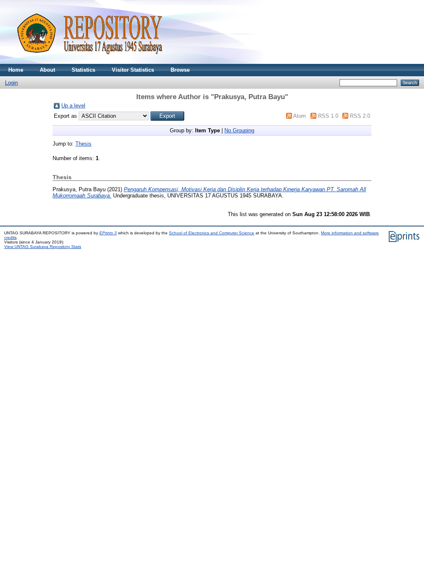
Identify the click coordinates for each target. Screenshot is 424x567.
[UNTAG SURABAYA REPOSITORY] (87, 62)
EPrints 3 (108, 233)
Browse (180, 70)
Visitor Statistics (133, 70)
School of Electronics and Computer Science (211, 233)
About (47, 70)
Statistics (83, 70)
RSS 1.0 (328, 116)
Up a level (73, 105)
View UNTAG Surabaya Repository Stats (42, 246)
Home (15, 70)
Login (11, 83)
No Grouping (239, 130)
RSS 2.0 (360, 116)
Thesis (83, 144)
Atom (299, 116)
